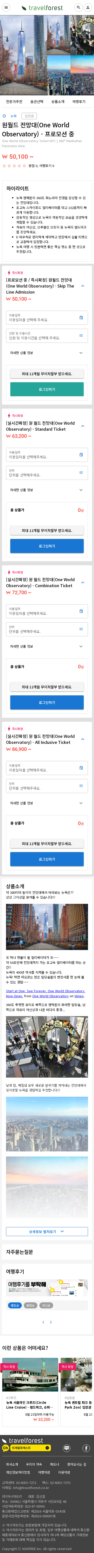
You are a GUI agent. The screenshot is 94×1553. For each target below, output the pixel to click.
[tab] (14, 101)
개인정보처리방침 (18, 1472)
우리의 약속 (34, 1464)
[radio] (4, 165)
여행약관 (44, 1472)
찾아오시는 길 (76, 1464)
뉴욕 (14, 116)
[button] (47, 353)
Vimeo (79, 995)
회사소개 (12, 1464)
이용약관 (64, 1472)
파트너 (54, 1464)
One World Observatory (50, 995)
